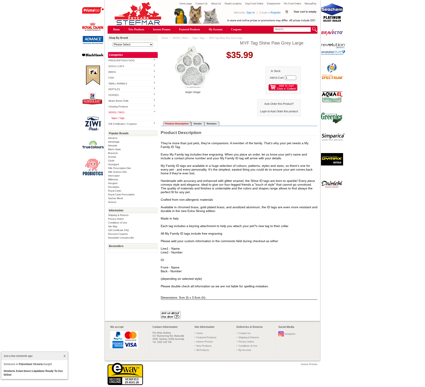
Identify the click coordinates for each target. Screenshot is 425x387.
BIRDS (112, 72)
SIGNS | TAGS (116, 112)
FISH (111, 77)
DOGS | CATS (116, 66)
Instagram (289, 334)
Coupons (236, 29)
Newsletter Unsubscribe (121, 237)
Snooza (112, 202)
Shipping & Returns (118, 215)
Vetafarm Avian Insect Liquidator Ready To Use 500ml (33, 373)
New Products (136, 29)
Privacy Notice (116, 219)
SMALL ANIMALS (117, 83)
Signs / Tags (118, 118)
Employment (273, 3)
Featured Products (189, 29)
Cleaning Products (118, 106)
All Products (202, 350)
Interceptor (114, 175)
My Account (215, 29)
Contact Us (201, 3)
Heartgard (113, 164)
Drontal (112, 157)
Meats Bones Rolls (118, 100)
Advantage (114, 141)
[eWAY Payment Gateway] (125, 384)
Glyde (111, 160)
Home (116, 29)
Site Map (112, 226)
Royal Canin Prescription (121, 194)
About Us (216, 3)
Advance (113, 138)
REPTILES (114, 89)
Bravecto (113, 153)
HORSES (113, 95)
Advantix (112, 145)
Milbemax (113, 179)
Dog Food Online (254, 3)
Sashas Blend (115, 198)
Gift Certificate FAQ (118, 230)
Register (275, 12)
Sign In (250, 12)
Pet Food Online (292, 3)
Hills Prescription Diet (119, 168)
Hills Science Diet (117, 172)
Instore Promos (161, 29)
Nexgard (112, 183)
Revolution (113, 187)
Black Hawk (114, 149)
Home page (186, 3)
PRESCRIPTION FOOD (121, 60)
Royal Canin (114, 190)
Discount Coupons (118, 234)
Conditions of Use (117, 222)
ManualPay (311, 3)
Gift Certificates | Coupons (122, 124)
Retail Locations (233, 3)
